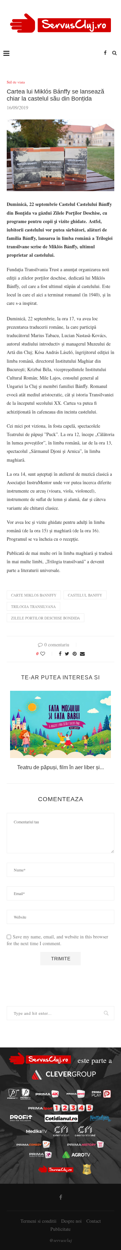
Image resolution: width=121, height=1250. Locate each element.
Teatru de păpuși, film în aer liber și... (60, 767)
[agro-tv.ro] (76, 1154)
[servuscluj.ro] (55, 1169)
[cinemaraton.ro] (61, 1131)
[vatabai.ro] (86, 1169)
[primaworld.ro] (40, 1154)
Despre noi (71, 1221)
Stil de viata (16, 82)
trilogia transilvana (33, 606)
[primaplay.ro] (101, 1094)
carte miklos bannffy (33, 595)
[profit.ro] (21, 1118)
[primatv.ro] (13, 1094)
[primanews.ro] (76, 1094)
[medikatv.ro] (36, 1131)
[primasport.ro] (60, 1107)
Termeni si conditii (38, 1221)
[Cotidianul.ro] (61, 1118)
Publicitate (60, 1229)
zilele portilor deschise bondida (45, 617)
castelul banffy (85, 595)
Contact (93, 1221)
